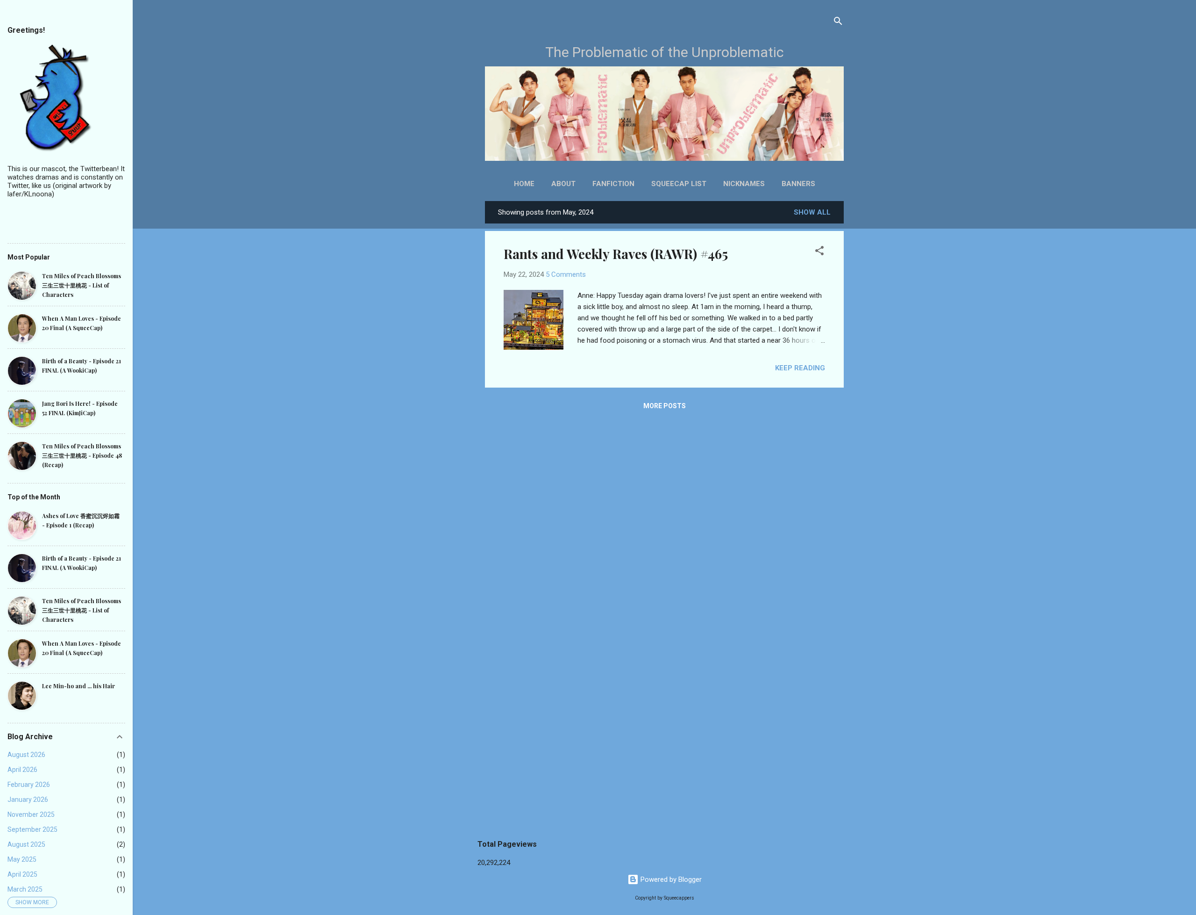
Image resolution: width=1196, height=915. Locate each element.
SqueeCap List (678, 184)
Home (524, 184)
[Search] (838, 21)
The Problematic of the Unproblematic (664, 52)
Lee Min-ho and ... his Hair (78, 686)
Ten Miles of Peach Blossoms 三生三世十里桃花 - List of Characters (81, 285)
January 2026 (27, 799)
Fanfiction (613, 184)
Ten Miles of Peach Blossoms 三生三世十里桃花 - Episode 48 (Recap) (82, 455)
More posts (664, 406)
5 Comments (566, 274)
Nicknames (744, 184)
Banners (798, 184)
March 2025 (25, 889)
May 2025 (21, 859)
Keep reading (800, 368)
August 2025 (26, 844)
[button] (819, 251)
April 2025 (22, 874)
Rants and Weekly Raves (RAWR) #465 (616, 253)
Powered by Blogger (670, 879)
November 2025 (31, 814)
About (563, 184)
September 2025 (32, 829)
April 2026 (22, 769)
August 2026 (26, 754)
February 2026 (28, 784)
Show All (812, 212)
